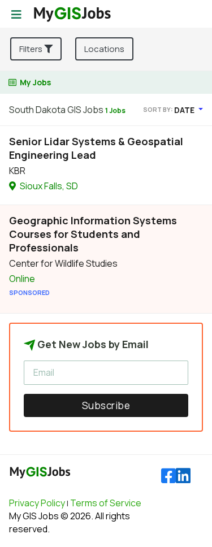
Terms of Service (105, 503)
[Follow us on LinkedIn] (183, 476)
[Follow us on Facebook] (168, 476)
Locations (104, 49)
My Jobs (35, 82)
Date (185, 110)
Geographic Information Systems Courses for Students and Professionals (93, 234)
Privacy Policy (37, 503)
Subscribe (106, 405)
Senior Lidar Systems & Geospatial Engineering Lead (96, 148)
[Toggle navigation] (16, 15)
